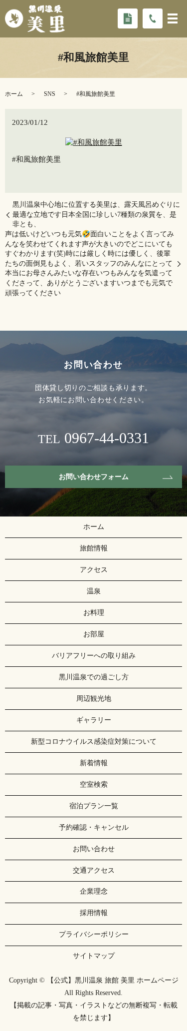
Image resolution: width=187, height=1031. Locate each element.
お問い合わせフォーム (94, 477)
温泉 (94, 591)
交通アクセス (94, 870)
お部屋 (93, 634)
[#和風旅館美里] (93, 142)
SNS (49, 93)
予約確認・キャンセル (94, 827)
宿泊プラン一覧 (93, 806)
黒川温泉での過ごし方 (94, 677)
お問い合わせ (94, 849)
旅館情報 (94, 548)
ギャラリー (93, 720)
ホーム (14, 93)
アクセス (94, 569)
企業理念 (94, 891)
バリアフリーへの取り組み (94, 655)
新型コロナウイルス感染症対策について (94, 741)
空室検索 (94, 784)
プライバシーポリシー (94, 934)
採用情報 (94, 913)
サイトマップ (94, 956)
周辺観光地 (93, 698)
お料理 (93, 612)
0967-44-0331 (106, 438)
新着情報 (94, 763)
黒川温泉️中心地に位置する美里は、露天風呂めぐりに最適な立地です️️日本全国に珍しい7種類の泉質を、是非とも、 (96, 214)
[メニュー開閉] (173, 18)
